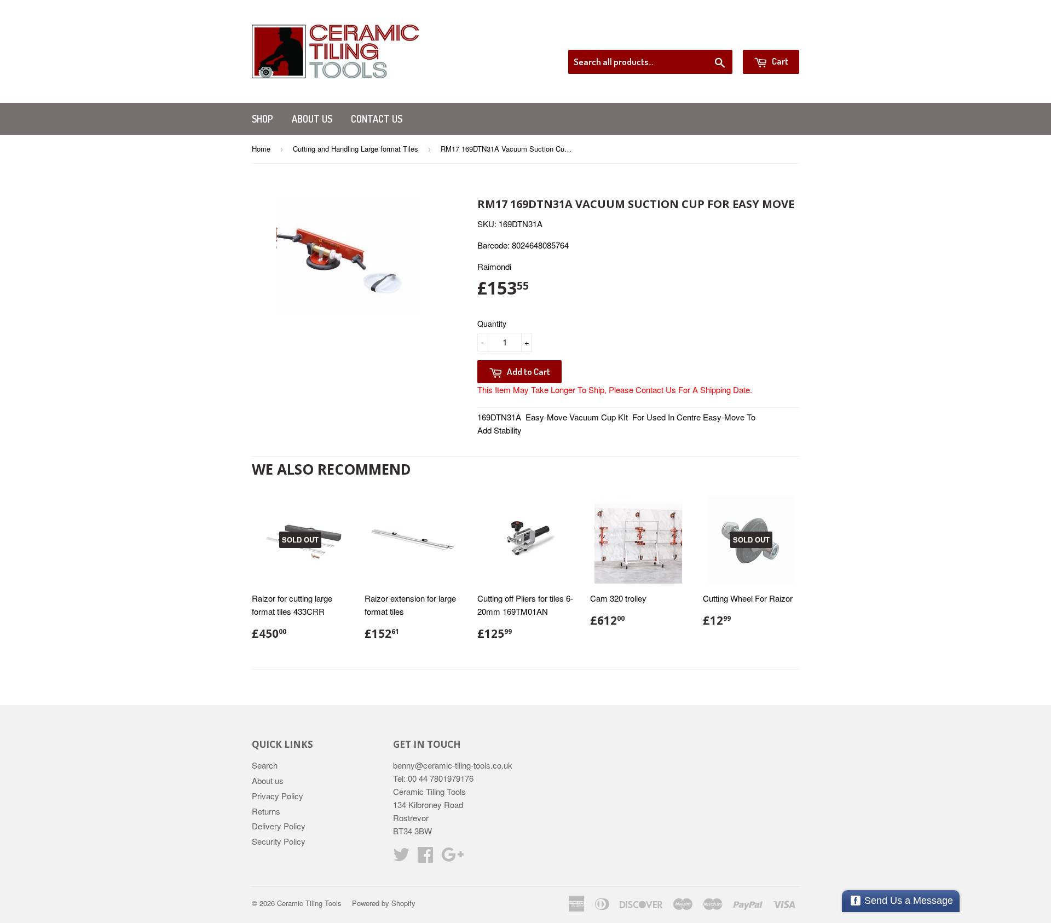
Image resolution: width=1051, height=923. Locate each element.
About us (312, 119)
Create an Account (768, 36)
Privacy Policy (277, 795)
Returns (266, 811)
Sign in (709, 36)
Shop (262, 119)
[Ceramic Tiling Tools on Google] (452, 857)
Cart (779, 61)
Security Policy (278, 841)
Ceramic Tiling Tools (309, 903)
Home (261, 148)
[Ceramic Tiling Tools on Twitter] (401, 857)
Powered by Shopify (383, 903)
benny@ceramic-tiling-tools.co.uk (452, 765)
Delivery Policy (278, 826)
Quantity (491, 323)
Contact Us (376, 119)
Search (265, 765)
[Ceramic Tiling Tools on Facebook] (425, 857)
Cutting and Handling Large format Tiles (355, 148)
